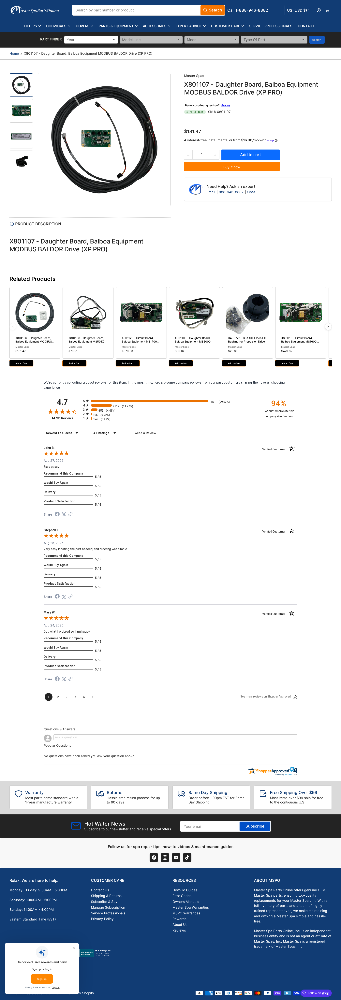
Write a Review (145, 433)
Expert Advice (189, 26)
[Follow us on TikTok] (187, 857)
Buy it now (231, 167)
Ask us (225, 105)
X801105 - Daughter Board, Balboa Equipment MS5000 (193, 339)
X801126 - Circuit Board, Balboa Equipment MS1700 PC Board (139, 341)
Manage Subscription (108, 907)
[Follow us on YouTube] (176, 857)
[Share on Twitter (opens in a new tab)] (64, 514)
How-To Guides (184, 890)
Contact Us (100, 890)
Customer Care (225, 26)
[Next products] (328, 326)
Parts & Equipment (116, 26)
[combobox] (148, 10)
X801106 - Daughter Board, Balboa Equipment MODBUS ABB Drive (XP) (33, 341)
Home (14, 53)
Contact (306, 26)
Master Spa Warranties (190, 907)
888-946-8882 (231, 192)
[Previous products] (12, 326)
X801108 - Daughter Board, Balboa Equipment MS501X (86, 339)
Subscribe (254, 826)
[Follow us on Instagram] (165, 857)
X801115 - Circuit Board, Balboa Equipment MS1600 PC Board (299, 341)
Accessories (154, 26)
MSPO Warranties (186, 913)
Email (211, 192)
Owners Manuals (185, 902)
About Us (179, 924)
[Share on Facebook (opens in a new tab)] (57, 514)
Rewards (179, 919)
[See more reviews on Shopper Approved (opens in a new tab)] (70, 514)
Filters (30, 26)
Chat (251, 192)
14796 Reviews (66, 418)
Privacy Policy (102, 919)
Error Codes (181, 896)
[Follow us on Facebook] (154, 857)
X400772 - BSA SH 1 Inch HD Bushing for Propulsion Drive (247, 339)
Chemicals (56, 26)
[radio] (170, 400)
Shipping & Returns (106, 896)
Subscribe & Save (105, 902)
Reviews (179, 930)
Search (316, 39)
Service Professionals (270, 26)
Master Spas (194, 76)
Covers (82, 26)
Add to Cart (21, 363)
